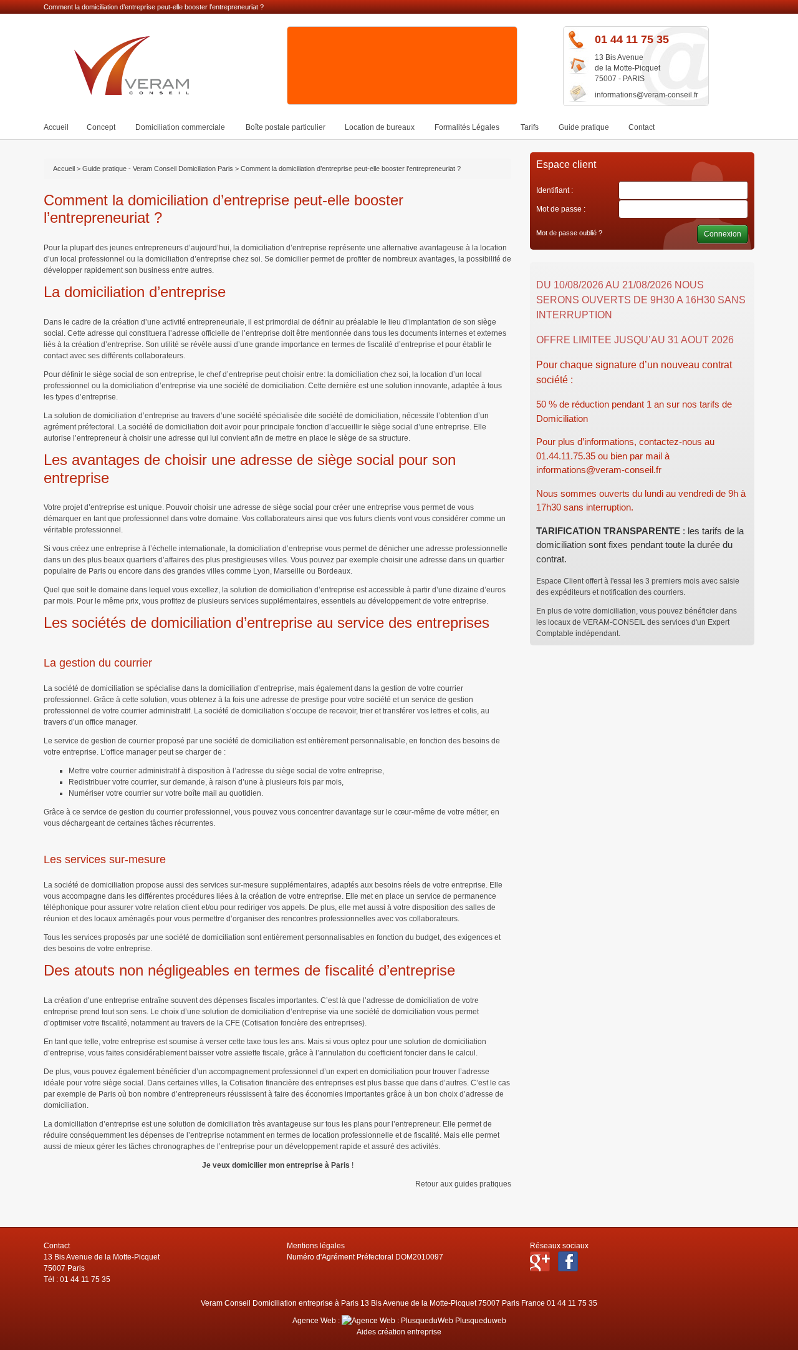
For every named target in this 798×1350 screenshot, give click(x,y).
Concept (101, 127)
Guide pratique (584, 127)
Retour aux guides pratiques (463, 1184)
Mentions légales (316, 1245)
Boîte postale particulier (285, 127)
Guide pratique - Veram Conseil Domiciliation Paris (157, 168)
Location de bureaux (380, 127)
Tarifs (530, 127)
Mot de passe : (560, 209)
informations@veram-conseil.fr (646, 94)
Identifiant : (554, 190)
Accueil (56, 127)
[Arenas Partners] (402, 103)
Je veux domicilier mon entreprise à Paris (276, 1165)
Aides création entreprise (399, 1332)
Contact (641, 127)
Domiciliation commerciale (180, 127)
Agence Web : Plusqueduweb (399, 1320)
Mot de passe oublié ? (569, 233)
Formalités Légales (467, 127)
